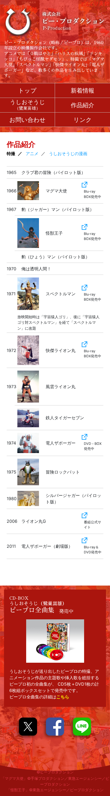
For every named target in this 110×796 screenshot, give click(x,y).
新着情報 (82, 90)
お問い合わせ (27, 119)
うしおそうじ (27, 105)
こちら (62, 696)
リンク (82, 119)
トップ (27, 90)
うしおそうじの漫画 (68, 153)
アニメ (32, 153)
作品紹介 (82, 105)
